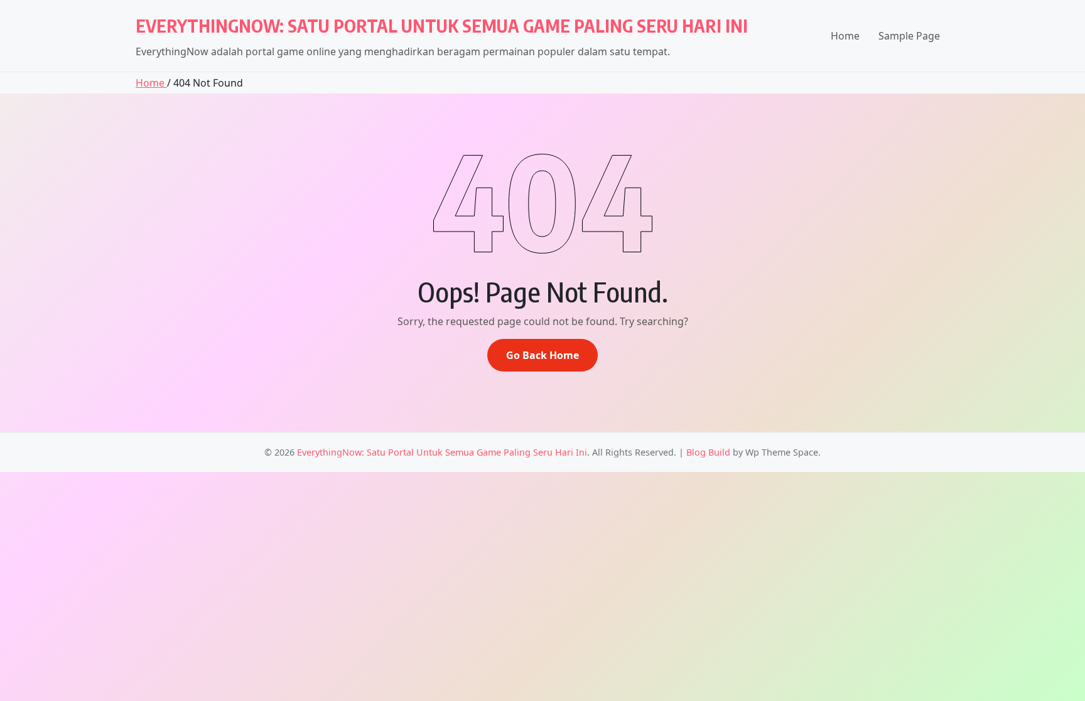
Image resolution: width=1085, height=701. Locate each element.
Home (845, 36)
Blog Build (708, 452)
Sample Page (909, 36)
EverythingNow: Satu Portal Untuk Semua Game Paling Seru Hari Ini (442, 25)
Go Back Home (542, 355)
